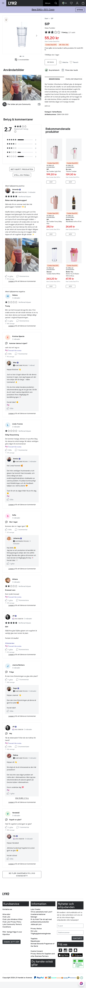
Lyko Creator (35, 909)
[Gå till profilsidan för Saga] (9, 689)
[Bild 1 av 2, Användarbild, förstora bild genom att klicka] (12, 87)
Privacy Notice (36, 928)
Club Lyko (6, 917)
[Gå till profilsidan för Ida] (9, 836)
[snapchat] (75, 950)
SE (66, 3)
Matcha (65, 62)
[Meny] (3, 3)
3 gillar (10, 827)
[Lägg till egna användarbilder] (39, 104)
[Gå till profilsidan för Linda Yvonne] (7, 425)
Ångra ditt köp (11, 942)
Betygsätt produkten (22, 169)
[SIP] (6, 19)
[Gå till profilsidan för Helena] (7, 296)
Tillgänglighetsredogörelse (41, 933)
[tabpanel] (64, 96)
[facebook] (60, 950)
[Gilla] (6, 276)
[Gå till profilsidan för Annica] (9, 459)
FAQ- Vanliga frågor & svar (12, 932)
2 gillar (10, 321)
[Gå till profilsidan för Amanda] (7, 190)
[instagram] (65, 950)
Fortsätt (77, 938)
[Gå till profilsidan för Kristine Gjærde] (7, 337)
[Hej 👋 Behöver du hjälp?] (81, 983)
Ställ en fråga (22, 175)
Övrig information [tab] (74, 79)
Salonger (34, 917)
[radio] (21, 140)
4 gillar (10, 276)
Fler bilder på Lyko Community (19, 104)
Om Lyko (34, 931)
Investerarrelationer (38, 914)
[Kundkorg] (83, 3)
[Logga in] (77, 3)
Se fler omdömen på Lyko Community (22, 874)
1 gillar (10, 600)
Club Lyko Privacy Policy (12, 922)
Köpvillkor (6, 934)
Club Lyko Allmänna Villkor (13, 919)
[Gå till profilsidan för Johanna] (9, 539)
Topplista (34, 938)
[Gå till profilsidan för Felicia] (9, 756)
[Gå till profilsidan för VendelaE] (7, 813)
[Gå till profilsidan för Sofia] (7, 516)
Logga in (11, 281)
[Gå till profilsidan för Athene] (7, 580)
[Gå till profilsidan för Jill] (7, 617)
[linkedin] (70, 950)
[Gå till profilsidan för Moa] (9, 363)
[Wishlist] (71, 3)
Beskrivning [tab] (54, 79)
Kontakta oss (7, 909)
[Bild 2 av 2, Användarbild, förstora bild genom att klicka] (31, 87)
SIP (47, 24)
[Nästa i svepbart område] (37, 36)
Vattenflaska (57, 112)
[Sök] (56, 3)
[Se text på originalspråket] (8, 405)
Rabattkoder (35, 941)
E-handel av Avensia (24, 978)
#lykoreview (9, 643)
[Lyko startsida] (12, 3)
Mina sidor (6, 914)
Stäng (80, 10)
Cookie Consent (37, 951)
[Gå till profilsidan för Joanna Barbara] (7, 666)
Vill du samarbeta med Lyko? (41, 912)
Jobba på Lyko (36, 924)
